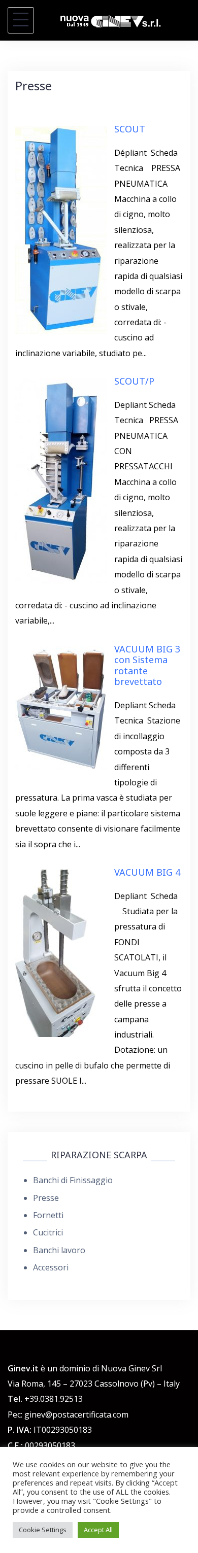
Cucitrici (48, 1232)
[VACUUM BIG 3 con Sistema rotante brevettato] (61, 706)
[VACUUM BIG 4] (61, 952)
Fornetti (48, 1215)
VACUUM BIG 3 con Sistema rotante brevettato (147, 665)
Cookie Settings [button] (43, 1529)
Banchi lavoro (59, 1250)
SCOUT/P (134, 381)
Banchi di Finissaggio (73, 1180)
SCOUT (129, 129)
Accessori (51, 1267)
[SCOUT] (61, 229)
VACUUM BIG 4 (147, 872)
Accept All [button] (98, 1529)
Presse (46, 1197)
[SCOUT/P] (61, 481)
